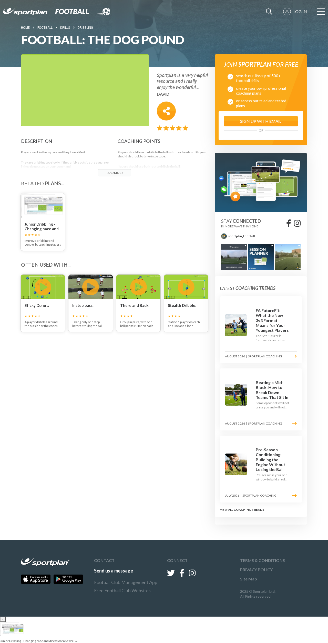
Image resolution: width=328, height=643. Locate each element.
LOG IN (300, 11)
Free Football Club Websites (122, 590)
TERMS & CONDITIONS (262, 560)
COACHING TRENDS (249, 509)
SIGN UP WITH (261, 121)
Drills (65, 27)
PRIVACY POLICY (256, 569)
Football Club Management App (125, 582)
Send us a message (113, 571)
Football (45, 27)
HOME (25, 27)
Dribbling (85, 27)
